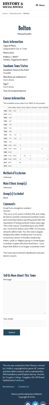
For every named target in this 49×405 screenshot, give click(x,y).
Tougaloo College (13, 377)
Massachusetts (16, 13)
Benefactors (8, 386)
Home (5, 13)
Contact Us (23, 386)
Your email (8, 319)
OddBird (9, 368)
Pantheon (19, 380)
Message (7, 279)
